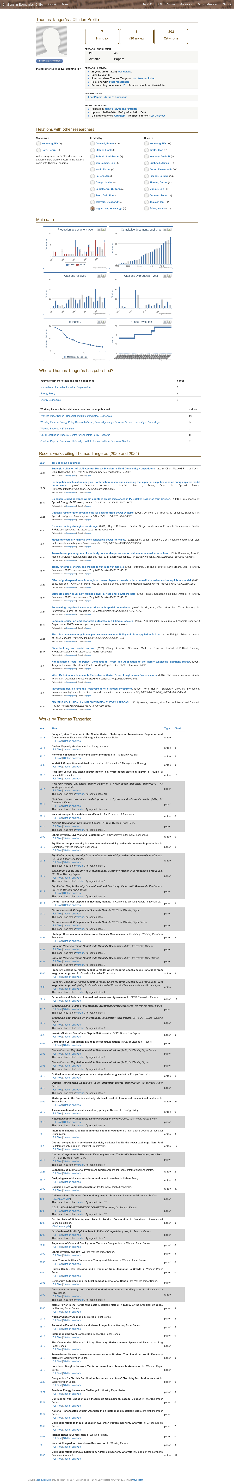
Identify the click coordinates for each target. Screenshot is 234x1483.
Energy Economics (50, 399)
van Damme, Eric (105, 163)
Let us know (157, 115)
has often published (143, 78)
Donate (171, 4)
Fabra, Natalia (158, 208)
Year (42, 462)
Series (64, 4)
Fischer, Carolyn (159, 176)
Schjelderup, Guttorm (108, 189)
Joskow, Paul (157, 202)
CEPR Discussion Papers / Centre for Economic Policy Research (75, 434)
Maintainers (186, 4)
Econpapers (71, 475)
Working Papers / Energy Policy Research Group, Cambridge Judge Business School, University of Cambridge (100, 422)
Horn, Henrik (49, 150)
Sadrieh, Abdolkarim (107, 156)
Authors (52, 4)
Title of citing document (66, 462)
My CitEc (148, 4)
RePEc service (44, 1479)
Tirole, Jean (156, 150)
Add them (119, 115)
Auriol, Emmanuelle (161, 169)
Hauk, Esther (103, 169)
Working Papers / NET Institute (57, 428)
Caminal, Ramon (105, 143)
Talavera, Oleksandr (107, 202)
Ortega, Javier (104, 182)
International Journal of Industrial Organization (65, 387)
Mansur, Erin (157, 189)
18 (123, 85)
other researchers (119, 81)
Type (167, 728)
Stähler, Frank (104, 150)
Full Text (57, 741)
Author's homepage (115, 97)
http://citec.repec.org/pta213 (121, 108)
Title (54, 728)
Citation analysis (72, 741)
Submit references (208, 4)
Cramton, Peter (158, 195)
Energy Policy (47, 393)
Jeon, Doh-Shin (105, 195)
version (80, 794)
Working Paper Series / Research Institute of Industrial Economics (76, 415)
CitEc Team (137, 1479)
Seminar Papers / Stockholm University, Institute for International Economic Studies (85, 441)
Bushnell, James (159, 163)
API (160, 4)
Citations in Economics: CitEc (23, 4)
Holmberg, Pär (50, 143)
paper (88, 475)
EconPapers (95, 97)
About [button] (226, 4)
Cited (178, 728)
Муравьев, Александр (109, 208)
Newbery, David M (160, 156)
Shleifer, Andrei (158, 182)
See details (124, 71)
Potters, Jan (103, 176)
